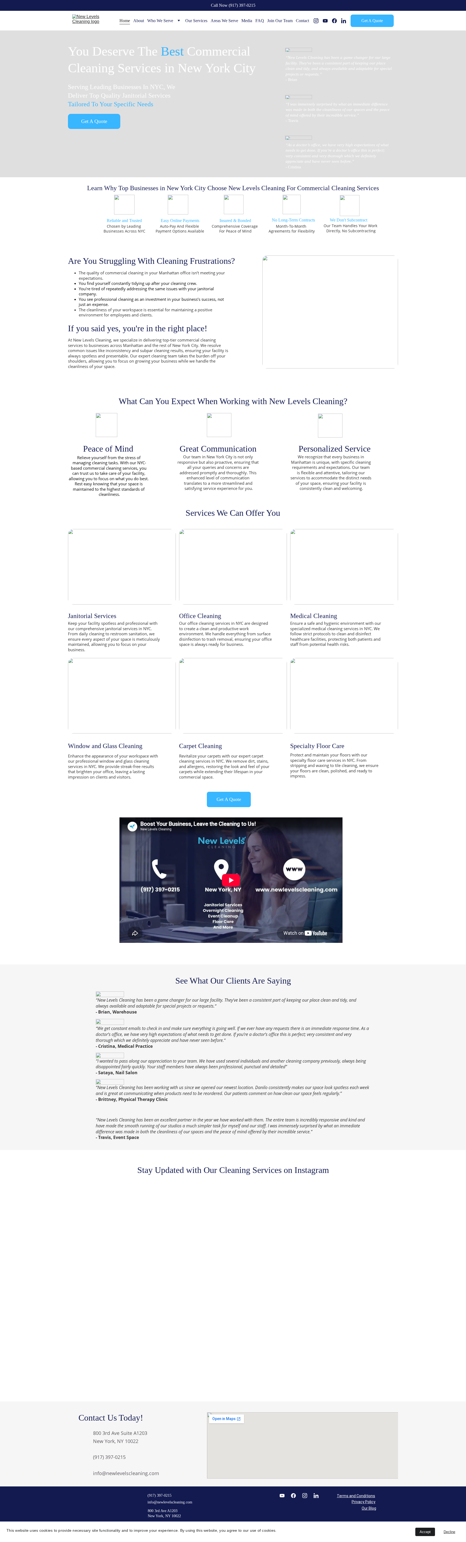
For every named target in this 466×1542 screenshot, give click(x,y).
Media (246, 20)
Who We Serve (160, 20)
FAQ (259, 20)
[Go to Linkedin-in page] (343, 20)
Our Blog (369, 1508)
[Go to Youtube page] (327, 20)
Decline (449, 1532)
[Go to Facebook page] (336, 20)
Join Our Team (280, 20)
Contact (302, 20)
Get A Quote (372, 20)
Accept (425, 1532)
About (138, 20)
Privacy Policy (363, 1502)
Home (124, 20)
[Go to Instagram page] (318, 20)
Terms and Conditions (356, 1496)
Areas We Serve (224, 20)
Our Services (196, 20)
